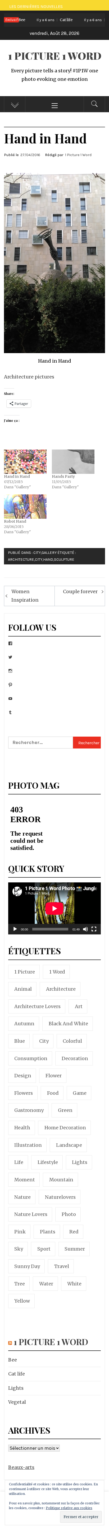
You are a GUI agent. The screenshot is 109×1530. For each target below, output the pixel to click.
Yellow (22, 1301)
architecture (21, 559)
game (80, 1093)
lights (79, 1162)
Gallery (49, 552)
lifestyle (48, 1162)
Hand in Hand (17, 476)
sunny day (27, 1266)
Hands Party (63, 476)
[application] (54, 908)
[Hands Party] (73, 462)
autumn (24, 1024)
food (53, 1093)
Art (79, 1006)
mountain (61, 1180)
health (22, 1128)
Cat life (44, 19)
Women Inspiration (25, 595)
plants (47, 1232)
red (74, 1232)
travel (61, 1266)
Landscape (69, 1145)
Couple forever (80, 591)
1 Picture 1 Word (54, 55)
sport (44, 1249)
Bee (12, 1360)
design (22, 1076)
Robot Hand (15, 521)
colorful (72, 1041)
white (74, 1284)
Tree (19, 1284)
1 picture (24, 972)
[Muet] (85, 932)
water (46, 1284)
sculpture (64, 559)
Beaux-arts (21, 1467)
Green (65, 1110)
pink (20, 1232)
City (37, 552)
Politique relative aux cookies (69, 1508)
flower (54, 1076)
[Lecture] (15, 932)
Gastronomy (29, 1110)
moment (24, 1180)
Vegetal (17, 1402)
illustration (28, 1145)
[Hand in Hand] (25, 462)
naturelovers (60, 1197)
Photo (69, 1214)
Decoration (75, 1058)
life (18, 1162)
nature (22, 1197)
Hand (48, 559)
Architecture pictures (29, 377)
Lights (16, 1388)
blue (19, 1041)
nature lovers (30, 1214)
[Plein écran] (94, 932)
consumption (30, 1058)
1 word (57, 972)
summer (75, 1249)
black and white (68, 1024)
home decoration (65, 1128)
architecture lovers (37, 1006)
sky (18, 1249)
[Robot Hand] (25, 506)
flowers (23, 1093)
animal (23, 989)
